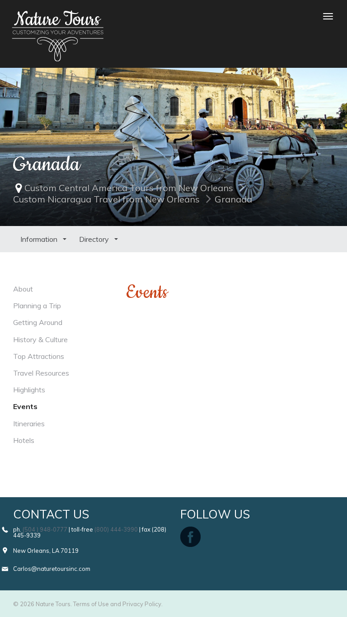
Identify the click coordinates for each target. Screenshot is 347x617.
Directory (95, 239)
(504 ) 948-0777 (45, 529)
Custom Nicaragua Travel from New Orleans (106, 199)
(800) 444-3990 (116, 529)
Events (25, 406)
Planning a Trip (37, 305)
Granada (233, 199)
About (23, 288)
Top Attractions (38, 356)
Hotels (23, 440)
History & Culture (40, 339)
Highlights (29, 389)
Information (39, 239)
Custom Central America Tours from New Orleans (128, 187)
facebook (190, 537)
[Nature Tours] (57, 16)
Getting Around (37, 322)
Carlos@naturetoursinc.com (51, 568)
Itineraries (29, 423)
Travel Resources (41, 372)
